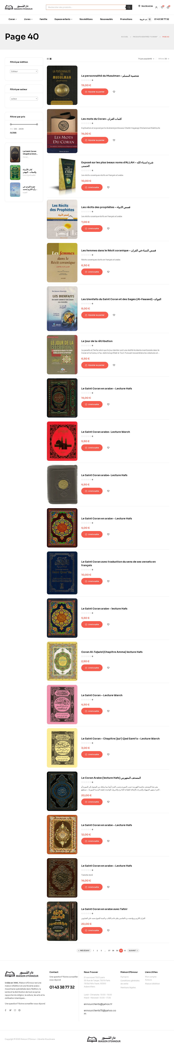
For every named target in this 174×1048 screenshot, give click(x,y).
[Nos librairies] (139, 6)
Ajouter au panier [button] (96, 92)
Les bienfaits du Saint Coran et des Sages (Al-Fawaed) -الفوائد (121, 299)
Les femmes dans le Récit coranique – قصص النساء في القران (118, 250)
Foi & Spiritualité (29, 175)
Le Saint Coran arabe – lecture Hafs (104, 608)
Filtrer (13, 133)
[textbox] (24, 71)
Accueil (124, 37)
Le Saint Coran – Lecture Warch (101, 695)
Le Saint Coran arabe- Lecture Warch (105, 432)
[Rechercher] (129, 7)
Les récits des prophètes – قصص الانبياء (105, 207)
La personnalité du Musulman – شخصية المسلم (110, 75)
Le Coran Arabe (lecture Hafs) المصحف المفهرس (111, 777)
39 (117, 951)
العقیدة (25, 192)
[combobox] (24, 71)
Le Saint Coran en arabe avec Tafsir (104, 909)
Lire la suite (93, 187)
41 (125, 951)
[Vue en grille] (47, 59)
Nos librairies (147, 6)
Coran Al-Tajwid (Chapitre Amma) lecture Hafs (112, 652)
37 (109, 951)
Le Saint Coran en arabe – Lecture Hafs (106, 388)
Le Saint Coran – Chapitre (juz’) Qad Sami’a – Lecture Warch (120, 738)
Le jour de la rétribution (96, 341)
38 (113, 951)
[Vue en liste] (50, 59)
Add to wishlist (114, 91)
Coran (25, 157)
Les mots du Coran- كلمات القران (101, 119)
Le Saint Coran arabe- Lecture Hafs (104, 475)
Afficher (161, 59)
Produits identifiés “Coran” (145, 37)
